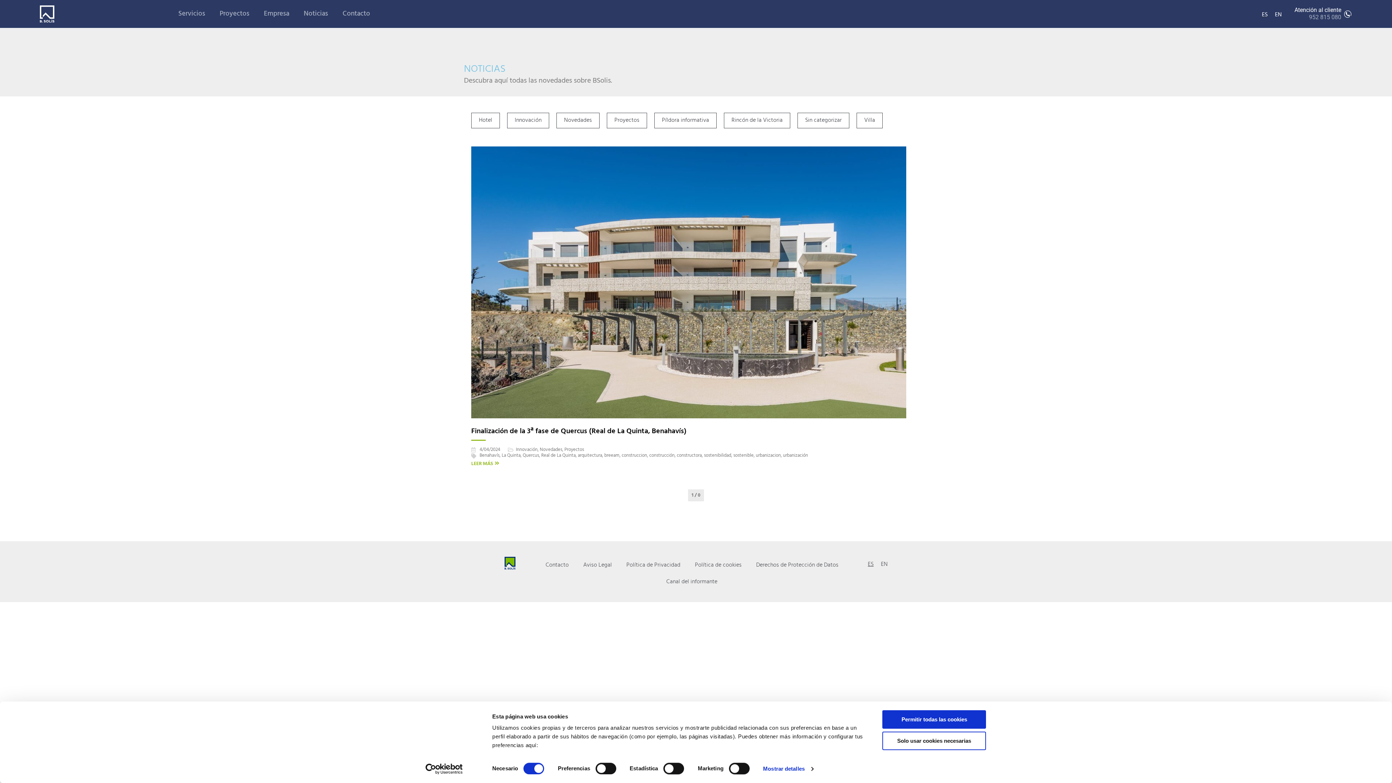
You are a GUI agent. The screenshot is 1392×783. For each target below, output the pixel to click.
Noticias (316, 13)
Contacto (356, 13)
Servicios (191, 13)
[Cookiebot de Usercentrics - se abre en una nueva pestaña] (444, 768)
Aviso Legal (597, 565)
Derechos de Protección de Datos (797, 565)
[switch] (606, 768)
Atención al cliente (1317, 14)
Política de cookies (718, 565)
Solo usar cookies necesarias (934, 741)
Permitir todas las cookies (934, 719)
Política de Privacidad (653, 565)
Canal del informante (691, 582)
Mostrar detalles (784, 769)
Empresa (276, 13)
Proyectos (234, 13)
